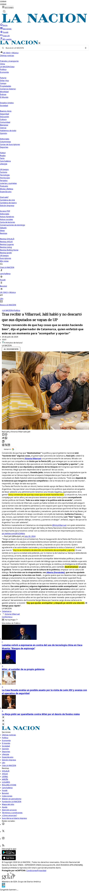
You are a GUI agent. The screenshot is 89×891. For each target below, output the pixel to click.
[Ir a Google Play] (9, 854)
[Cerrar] (39, 43)
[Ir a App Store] (9, 859)
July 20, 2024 (30, 536)
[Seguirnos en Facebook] (3, 824)
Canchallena (5, 161)
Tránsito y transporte (9, 61)
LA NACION (7, 310)
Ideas (2, 230)
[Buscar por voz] (85, 48)
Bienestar (4, 125)
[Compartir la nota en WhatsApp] (6, 438)
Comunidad (5, 122)
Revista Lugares (7, 244)
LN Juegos (4, 169)
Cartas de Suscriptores (10, 144)
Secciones (7, 29)
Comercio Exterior (8, 89)
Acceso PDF (5, 211)
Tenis (2, 158)
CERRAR (3, 1)
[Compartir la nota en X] (6, 445)
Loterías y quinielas (8, 183)
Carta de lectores (7, 222)
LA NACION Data (7, 66)
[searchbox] (43, 48)
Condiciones (31, 870)
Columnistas (5, 141)
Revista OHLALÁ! (7, 239)
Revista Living (6, 247)
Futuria (3, 77)
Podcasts (4, 186)
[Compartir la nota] (3, 438)
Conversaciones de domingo (12, 225)
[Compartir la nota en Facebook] (3, 445)
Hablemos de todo (8, 130)
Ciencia (3, 127)
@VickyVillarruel (59, 525)
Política (16, 310)
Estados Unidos (7, 102)
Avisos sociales (6, 219)
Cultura (3, 119)
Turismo (3, 172)
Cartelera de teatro (8, 202)
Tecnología (5, 175)
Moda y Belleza (6, 189)
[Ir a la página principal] (44, 22)
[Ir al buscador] (4, 11)
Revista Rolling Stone (9, 250)
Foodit (5, 32)
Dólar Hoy (4, 80)
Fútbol (3, 152)
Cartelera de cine (7, 200)
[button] (44, 173)
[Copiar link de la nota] (3, 441)
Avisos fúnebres (7, 216)
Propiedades (5, 86)
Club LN (6, 35)
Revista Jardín (6, 252)
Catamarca (6, 611)
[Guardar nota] (3, 434)
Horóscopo (5, 177)
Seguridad (4, 114)
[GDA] (8, 879)
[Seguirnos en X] (3, 831)
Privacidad (41, 870)
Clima (2, 64)
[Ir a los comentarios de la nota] (6, 434)
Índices (3, 94)
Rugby (3, 155)
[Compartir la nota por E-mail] (8, 445)
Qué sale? (4, 197)
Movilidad (4, 91)
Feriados (4, 180)
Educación (4, 116)
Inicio (5, 25)
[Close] (3, 717)
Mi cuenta (7, 39)
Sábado (3, 227)
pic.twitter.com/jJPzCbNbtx (13, 533)
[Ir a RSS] (3, 846)
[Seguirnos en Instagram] (3, 839)
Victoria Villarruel (12, 614)
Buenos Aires (5, 111)
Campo (3, 83)
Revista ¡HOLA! (6, 241)
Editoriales (4, 139)
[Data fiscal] (3, 887)
